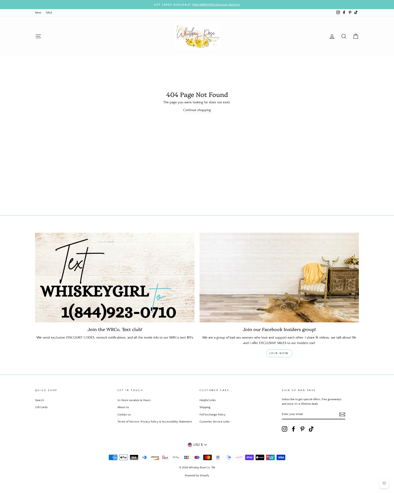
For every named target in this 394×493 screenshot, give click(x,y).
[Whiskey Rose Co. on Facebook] (293, 429)
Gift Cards (41, 407)
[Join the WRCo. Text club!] (114, 277)
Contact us (124, 414)
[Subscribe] (342, 414)
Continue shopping (197, 110)
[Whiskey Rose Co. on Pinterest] (302, 429)
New (38, 12)
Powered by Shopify (197, 475)
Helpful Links (208, 400)
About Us (123, 407)
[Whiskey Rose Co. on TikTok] (311, 429)
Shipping (205, 407)
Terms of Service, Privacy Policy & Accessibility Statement (154, 421)
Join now (279, 353)
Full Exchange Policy (213, 414)
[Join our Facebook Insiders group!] (279, 277)
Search (39, 400)
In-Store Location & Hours (134, 400)
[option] (197, 4)
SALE (49, 12)
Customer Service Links (215, 421)
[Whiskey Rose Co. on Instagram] (284, 429)
